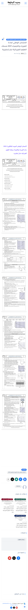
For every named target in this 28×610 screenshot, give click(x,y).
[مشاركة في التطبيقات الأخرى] (8, 479)
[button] (20, 479)
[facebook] (18, 558)
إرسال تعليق (21, 539)
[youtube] (9, 558)
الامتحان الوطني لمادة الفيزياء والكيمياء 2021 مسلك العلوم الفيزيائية (21, 525)
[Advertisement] (14, 23)
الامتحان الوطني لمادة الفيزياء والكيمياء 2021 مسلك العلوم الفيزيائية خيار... (21, 510)
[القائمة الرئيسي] (26, 3)
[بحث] (2, 3)
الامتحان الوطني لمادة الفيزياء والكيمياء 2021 (16, 39)
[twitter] (14, 558)
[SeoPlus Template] (24, 604)
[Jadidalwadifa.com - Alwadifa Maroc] (14, 3)
